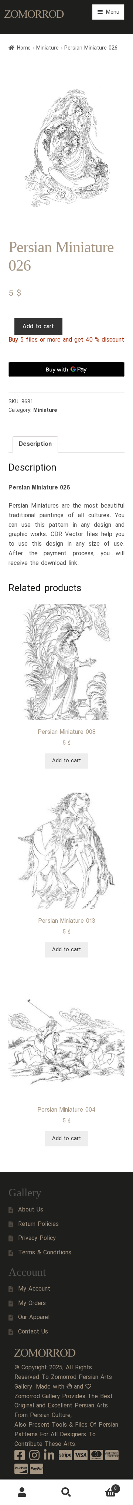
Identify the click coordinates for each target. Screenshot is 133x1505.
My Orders (32, 1303)
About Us (30, 1210)
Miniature (47, 48)
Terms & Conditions (44, 1253)
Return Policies (38, 1224)
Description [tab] (35, 444)
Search (66, 1492)
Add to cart (38, 327)
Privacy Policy (37, 1238)
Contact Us (33, 1332)
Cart (103, 1486)
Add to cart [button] (66, 760)
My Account (34, 1289)
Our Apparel (34, 1317)
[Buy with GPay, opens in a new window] (66, 369)
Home (24, 48)
